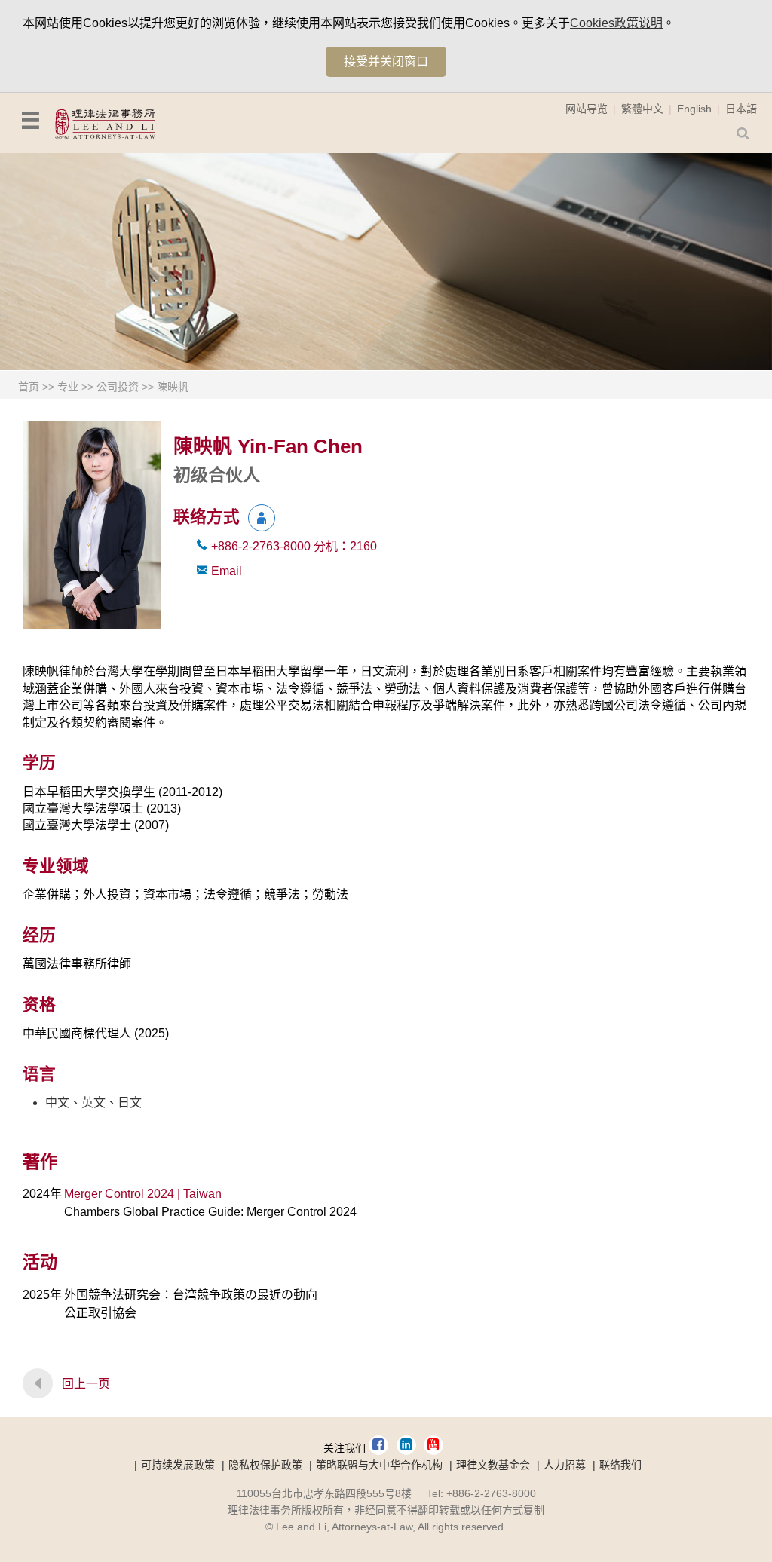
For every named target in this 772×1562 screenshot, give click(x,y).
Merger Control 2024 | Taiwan (143, 1193)
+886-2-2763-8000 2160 (294, 546)
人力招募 (565, 1465)
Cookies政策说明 (616, 23)
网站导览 (586, 109)
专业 (67, 387)
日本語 (741, 109)
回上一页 (86, 1383)
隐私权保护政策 (265, 1465)
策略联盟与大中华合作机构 (379, 1465)
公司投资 (117, 387)
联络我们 (620, 1465)
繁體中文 (642, 109)
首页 (28, 387)
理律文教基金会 (493, 1465)
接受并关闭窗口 (386, 61)
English (694, 109)
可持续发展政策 (178, 1465)
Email (226, 571)
